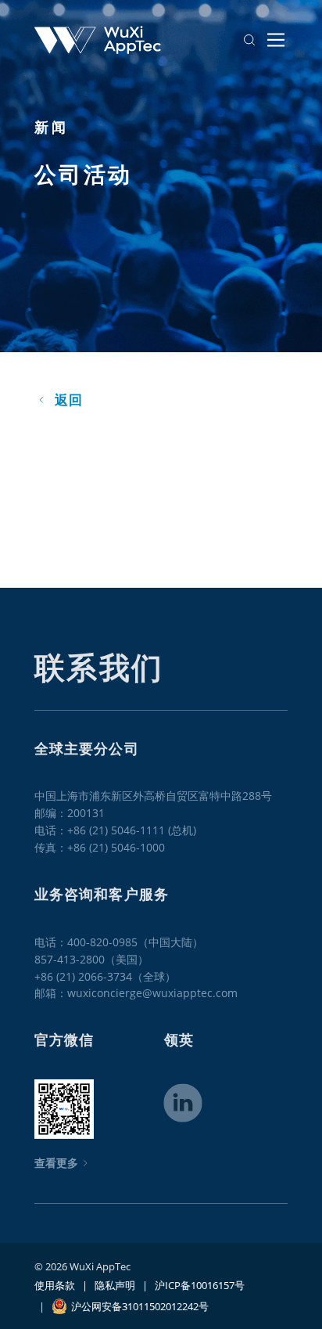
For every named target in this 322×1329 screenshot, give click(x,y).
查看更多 (56, 1162)
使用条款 (54, 1285)
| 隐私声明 (105, 1285)
